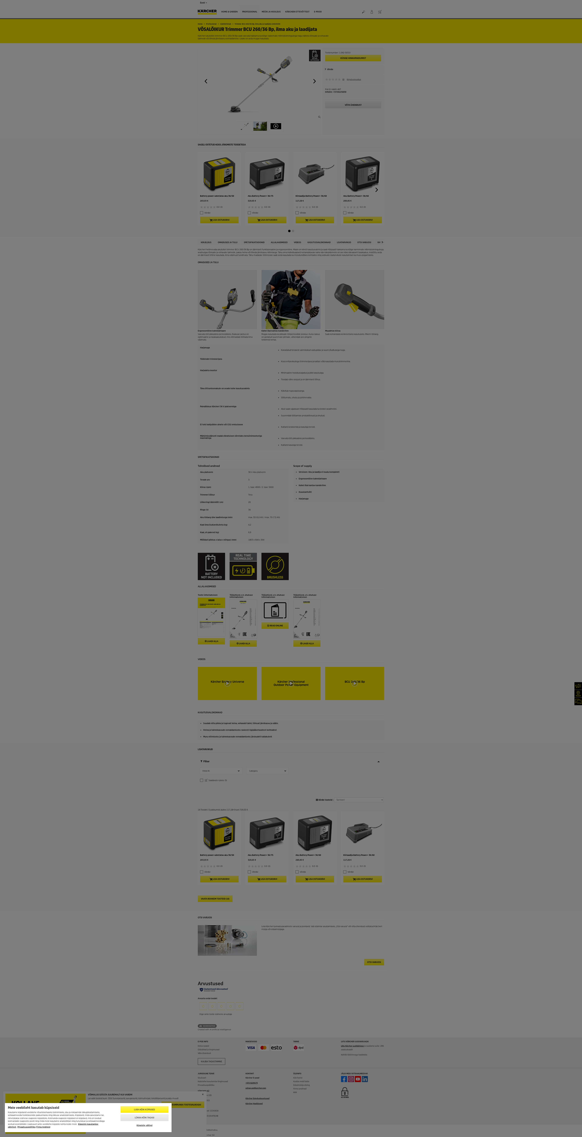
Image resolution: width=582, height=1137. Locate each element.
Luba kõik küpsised (144, 1109)
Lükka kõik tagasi (144, 1117)
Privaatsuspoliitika (26, 1127)
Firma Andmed (43, 1127)
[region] (88, 1117)
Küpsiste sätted (144, 1125)
